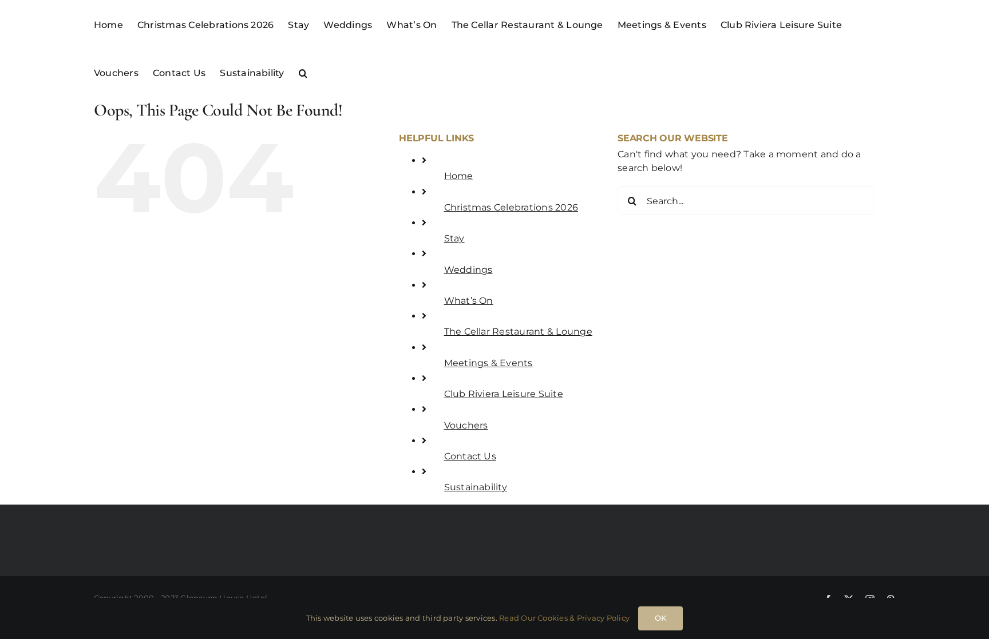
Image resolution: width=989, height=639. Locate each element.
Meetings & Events (488, 363)
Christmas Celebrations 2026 (511, 207)
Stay (454, 238)
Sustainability (475, 487)
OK (660, 617)
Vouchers (466, 425)
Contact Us (470, 456)
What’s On (468, 300)
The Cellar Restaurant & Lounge (518, 331)
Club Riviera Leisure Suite (503, 393)
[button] (303, 72)
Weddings (468, 269)
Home (458, 175)
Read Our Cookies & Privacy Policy (564, 617)
